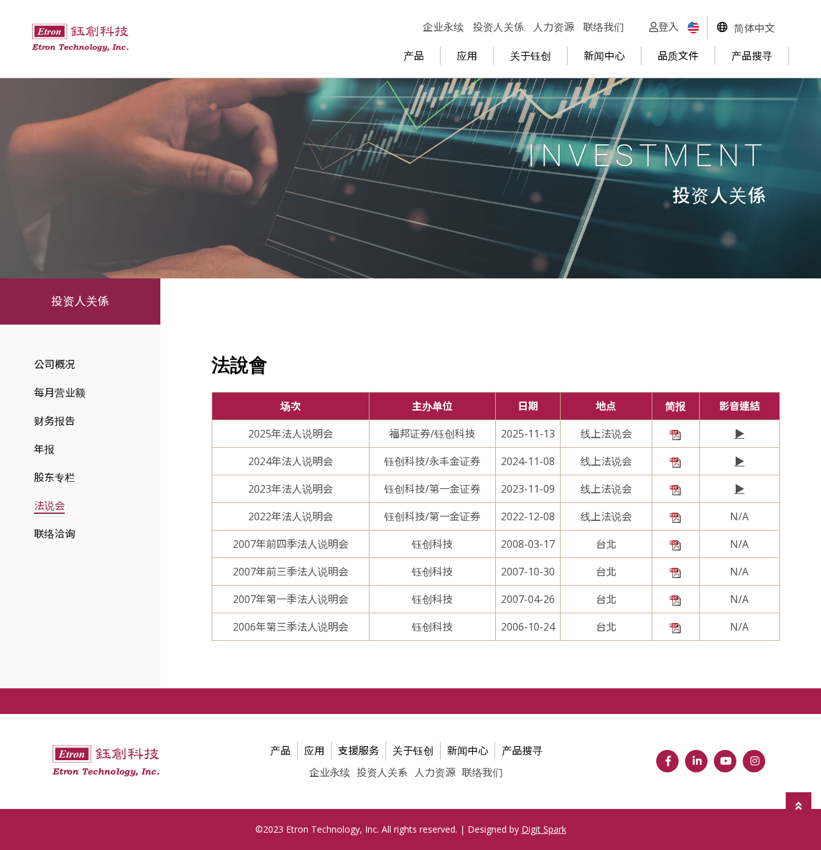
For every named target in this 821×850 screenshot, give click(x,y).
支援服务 (358, 751)
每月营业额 (59, 393)
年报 (44, 449)
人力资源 (553, 27)
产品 (413, 56)
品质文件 (677, 56)
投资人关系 (382, 772)
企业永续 (443, 27)
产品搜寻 (751, 56)
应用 (467, 56)
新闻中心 (604, 56)
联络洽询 (54, 534)
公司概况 (54, 364)
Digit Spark (543, 829)
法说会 (49, 505)
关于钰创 (530, 56)
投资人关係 (498, 27)
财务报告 (54, 421)
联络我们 (603, 27)
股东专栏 (54, 477)
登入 (668, 27)
